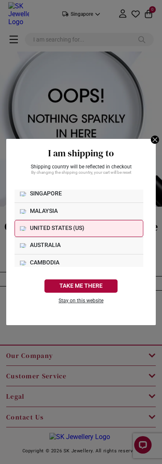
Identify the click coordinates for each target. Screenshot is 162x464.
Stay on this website (81, 301)
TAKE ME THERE (81, 285)
